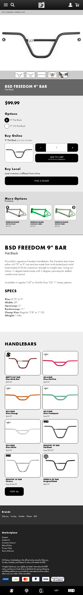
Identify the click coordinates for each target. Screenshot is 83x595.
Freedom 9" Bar (20, 12)
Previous (4, 40)
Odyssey (5, 516)
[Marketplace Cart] (77, 5)
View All (14, 491)
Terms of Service (8, 551)
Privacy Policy (7, 548)
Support (5, 537)
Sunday (14, 516)
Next (79, 40)
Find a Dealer (41, 180)
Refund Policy (7, 545)
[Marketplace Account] (70, 5)
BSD (3, 12)
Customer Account (8, 543)
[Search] (12, 5)
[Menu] (6, 5)
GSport (29, 516)
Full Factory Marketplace (11, 560)
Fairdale (22, 516)
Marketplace (10, 532)
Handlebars (10, 12)
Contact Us (6, 540)
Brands (6, 511)
